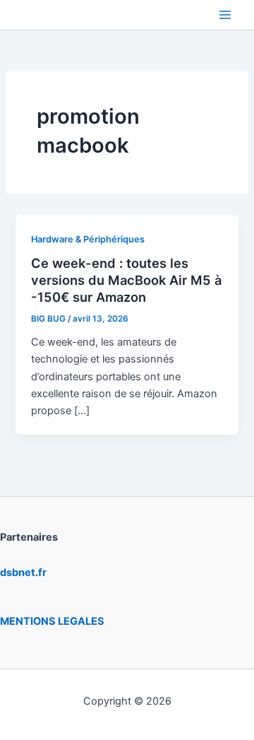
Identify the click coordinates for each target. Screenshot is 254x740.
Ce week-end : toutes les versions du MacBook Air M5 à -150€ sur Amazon (126, 279)
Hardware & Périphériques (88, 239)
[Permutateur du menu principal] (225, 15)
